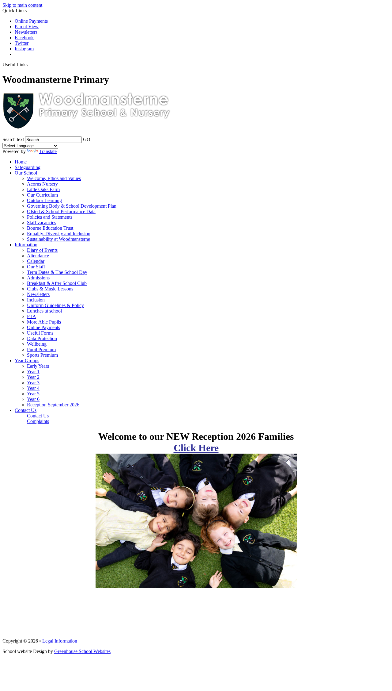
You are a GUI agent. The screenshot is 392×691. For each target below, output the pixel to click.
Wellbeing (37, 344)
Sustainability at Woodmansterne (58, 239)
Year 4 (33, 388)
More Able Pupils (44, 321)
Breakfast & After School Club (57, 283)
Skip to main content (22, 5)
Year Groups (27, 360)
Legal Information (59, 640)
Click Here (196, 447)
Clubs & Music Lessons (50, 288)
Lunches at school (44, 310)
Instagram (24, 48)
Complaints (38, 421)
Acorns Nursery (42, 183)
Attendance (38, 255)
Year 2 (33, 377)
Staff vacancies (41, 222)
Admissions (38, 277)
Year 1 (33, 371)
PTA (31, 316)
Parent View (27, 26)
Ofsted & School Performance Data (61, 211)
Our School (26, 172)
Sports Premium (42, 355)
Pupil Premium (41, 349)
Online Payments (31, 21)
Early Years (38, 366)
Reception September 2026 (53, 404)
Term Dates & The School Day (57, 272)
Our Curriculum (42, 195)
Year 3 (33, 382)
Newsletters (26, 32)
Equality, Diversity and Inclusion (58, 233)
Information (26, 244)
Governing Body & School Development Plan (71, 206)
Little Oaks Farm (43, 189)
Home (21, 161)
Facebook (24, 37)
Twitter (21, 43)
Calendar (35, 261)
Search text (13, 139)
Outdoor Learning (44, 200)
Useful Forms (40, 333)
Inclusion (36, 299)
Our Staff (36, 266)
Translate (48, 151)
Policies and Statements (49, 217)
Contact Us (25, 410)
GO (86, 139)
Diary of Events (42, 250)
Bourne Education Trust (50, 228)
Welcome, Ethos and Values (54, 178)
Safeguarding (27, 167)
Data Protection (42, 338)
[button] (30, 64)
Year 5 (33, 393)
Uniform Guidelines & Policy (55, 305)
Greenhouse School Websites (82, 651)
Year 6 (33, 399)
